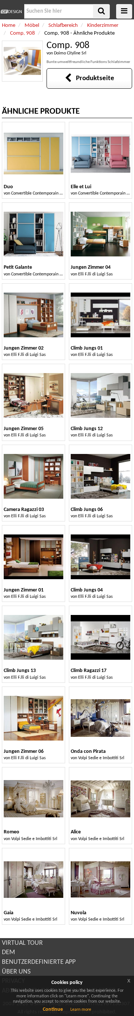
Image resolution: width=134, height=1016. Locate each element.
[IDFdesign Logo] (11, 11)
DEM (8, 952)
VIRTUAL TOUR (22, 943)
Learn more (80, 1009)
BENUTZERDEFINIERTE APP (39, 962)
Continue (53, 1009)
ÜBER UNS (16, 971)
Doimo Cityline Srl (70, 53)
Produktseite (92, 78)
